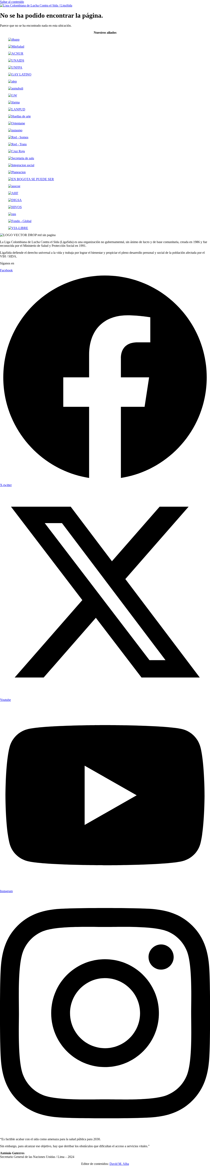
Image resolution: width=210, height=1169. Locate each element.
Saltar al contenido (12, 1)
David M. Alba (119, 1164)
